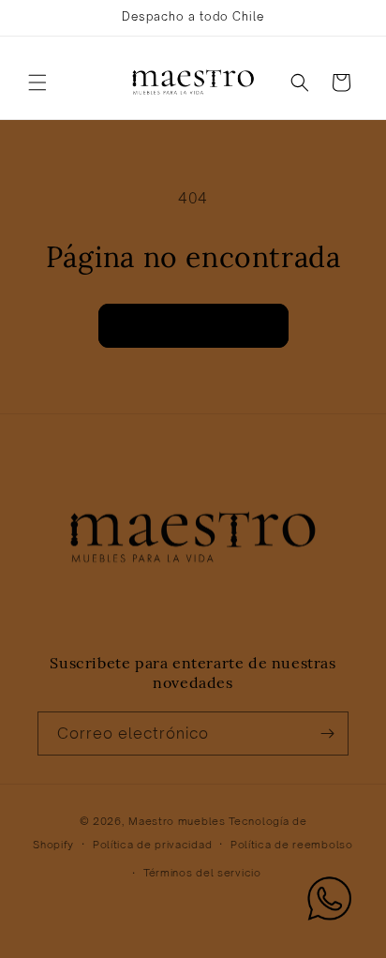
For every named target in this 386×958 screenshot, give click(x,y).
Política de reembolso (291, 844)
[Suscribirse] (327, 733)
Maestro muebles (177, 821)
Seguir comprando (193, 325)
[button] (37, 82)
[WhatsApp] (329, 901)
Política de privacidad (152, 844)
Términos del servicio (202, 872)
